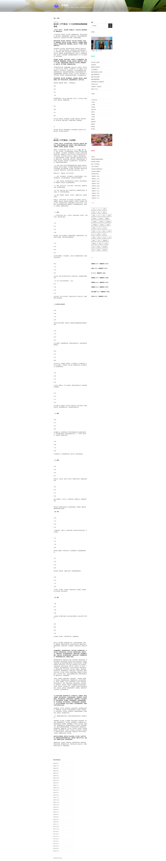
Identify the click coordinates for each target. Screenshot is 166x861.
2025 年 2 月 (55, 782)
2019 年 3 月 (55, 792)
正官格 (93, 237)
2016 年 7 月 (55, 851)
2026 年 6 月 (55, 768)
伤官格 (109, 215)
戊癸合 (104, 234)
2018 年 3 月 (55, 819)
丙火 (99, 212)
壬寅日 (108, 224)
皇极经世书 (93, 121)
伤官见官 (101, 218)
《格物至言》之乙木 (95, 188)
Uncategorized (94, 99)
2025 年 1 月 (55, 785)
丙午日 (93, 212)
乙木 (99, 215)
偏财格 (107, 218)
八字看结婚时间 (94, 69)
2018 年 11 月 (56, 802)
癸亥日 (93, 240)
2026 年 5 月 (55, 770)
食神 (93, 249)
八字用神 (101, 221)
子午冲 (104, 227)
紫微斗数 (93, 124)
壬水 (99, 227)
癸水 (99, 240)
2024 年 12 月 (56, 787)
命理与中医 (93, 109)
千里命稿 (93, 107)
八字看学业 (108, 221)
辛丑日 (100, 243)
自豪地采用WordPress (57, 858)
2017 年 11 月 (56, 829)
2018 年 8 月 (55, 809)
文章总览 (93, 156)
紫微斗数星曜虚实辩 (95, 74)
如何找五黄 (93, 64)
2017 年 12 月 (56, 826)
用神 (99, 237)
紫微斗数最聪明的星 (95, 79)
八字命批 (93, 102)
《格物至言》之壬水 (95, 178)
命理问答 (93, 114)
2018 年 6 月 (55, 814)
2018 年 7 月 (55, 812)
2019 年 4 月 (55, 790)
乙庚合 (93, 215)
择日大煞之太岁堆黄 (95, 62)
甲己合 (104, 237)
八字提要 (93, 104)
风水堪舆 (93, 129)
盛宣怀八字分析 (94, 89)
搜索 (92, 22)
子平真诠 (93, 116)
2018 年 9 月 (55, 807)
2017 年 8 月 (55, 833)
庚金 (104, 231)
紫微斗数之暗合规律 (95, 76)
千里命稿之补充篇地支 (95, 171)
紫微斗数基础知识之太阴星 (96, 72)
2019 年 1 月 (55, 797)
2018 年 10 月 (56, 804)
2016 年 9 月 (55, 846)
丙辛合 (104, 212)
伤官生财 (94, 218)
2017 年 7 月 (55, 836)
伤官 (66, 67)
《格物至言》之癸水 (95, 176)
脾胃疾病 (93, 126)
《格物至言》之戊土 (95, 195)
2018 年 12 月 (56, 799)
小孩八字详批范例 (94, 166)
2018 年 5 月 (55, 816)
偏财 (80, 150)
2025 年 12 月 (56, 778)
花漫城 (64, 5)
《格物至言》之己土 (95, 190)
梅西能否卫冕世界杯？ (95, 67)
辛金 (93, 246)
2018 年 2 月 (55, 821)
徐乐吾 (109, 231)
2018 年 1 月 (55, 824)
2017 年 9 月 (55, 831)
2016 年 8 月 (55, 848)
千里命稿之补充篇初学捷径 (96, 169)
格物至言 (93, 119)
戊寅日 (98, 234)
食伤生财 (105, 246)
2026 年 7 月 (55, 765)
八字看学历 (94, 224)
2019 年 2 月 (55, 795)
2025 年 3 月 (55, 780)
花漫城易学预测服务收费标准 (97, 159)
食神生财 (105, 249)
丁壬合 (93, 209)
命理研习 (93, 112)
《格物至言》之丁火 (95, 198)
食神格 (98, 249)
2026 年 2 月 (55, 775)
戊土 (93, 234)
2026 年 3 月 (55, 773)
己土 (99, 231)
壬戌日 (93, 227)
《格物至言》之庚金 (95, 186)
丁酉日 (104, 209)
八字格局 (94, 221)
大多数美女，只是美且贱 (96, 86)
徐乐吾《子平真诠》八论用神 (64, 140)
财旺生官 (94, 243)
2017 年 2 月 (55, 843)
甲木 (110, 237)
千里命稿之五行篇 (94, 173)
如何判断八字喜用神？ (95, 161)
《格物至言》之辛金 (95, 181)
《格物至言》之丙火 (95, 183)
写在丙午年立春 (94, 84)
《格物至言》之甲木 (95, 193)
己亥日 (93, 231)
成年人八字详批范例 (95, 164)
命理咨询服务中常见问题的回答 (97, 81)
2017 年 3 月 (55, 841)
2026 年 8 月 (55, 763)
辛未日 (106, 243)
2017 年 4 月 (55, 838)
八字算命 (102, 224)
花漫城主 (93, 31)
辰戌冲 (98, 246)
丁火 (99, 209)
